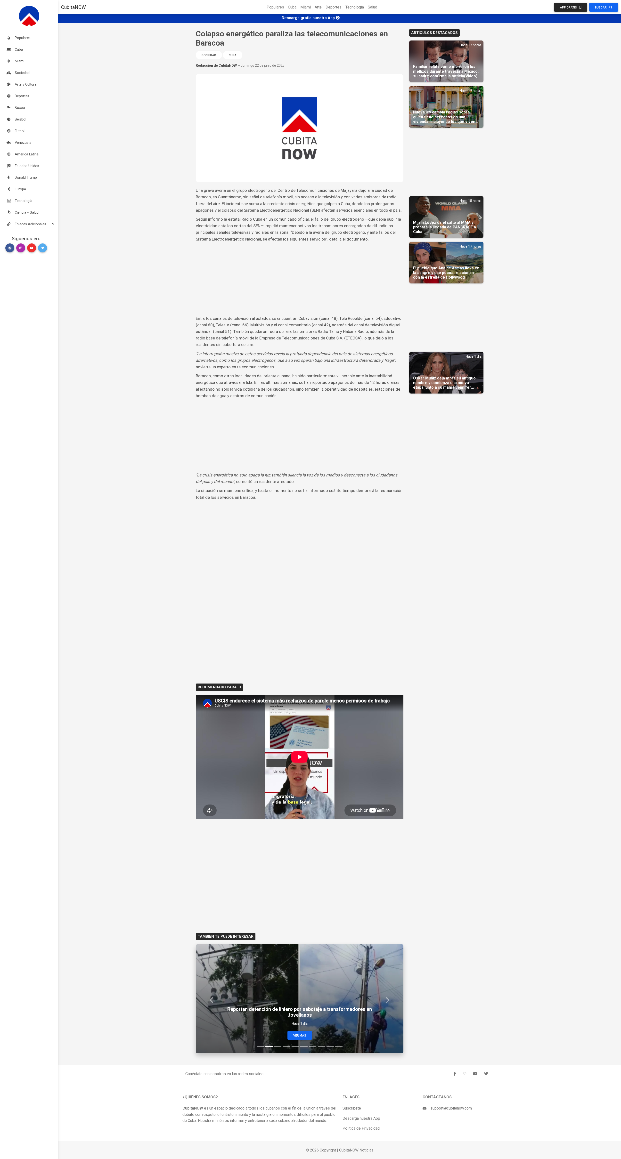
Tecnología (354, 7)
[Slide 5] (295, 1046)
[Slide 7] (312, 1046)
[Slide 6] (304, 1046)
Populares (275, 7)
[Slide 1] (260, 1046)
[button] (29, 224)
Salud (372, 7)
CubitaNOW (73, 7)
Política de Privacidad (361, 1128)
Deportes (334, 7)
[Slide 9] (330, 1046)
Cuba (292, 7)
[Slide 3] (277, 1046)
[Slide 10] (339, 1046)
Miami (305, 7)
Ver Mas (299, 1035)
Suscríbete (352, 1108)
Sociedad (209, 55)
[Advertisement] (299, 279)
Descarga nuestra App (361, 1118)
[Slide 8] (321, 1046)
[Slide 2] (269, 1046)
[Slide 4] (286, 1046)
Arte (318, 7)
